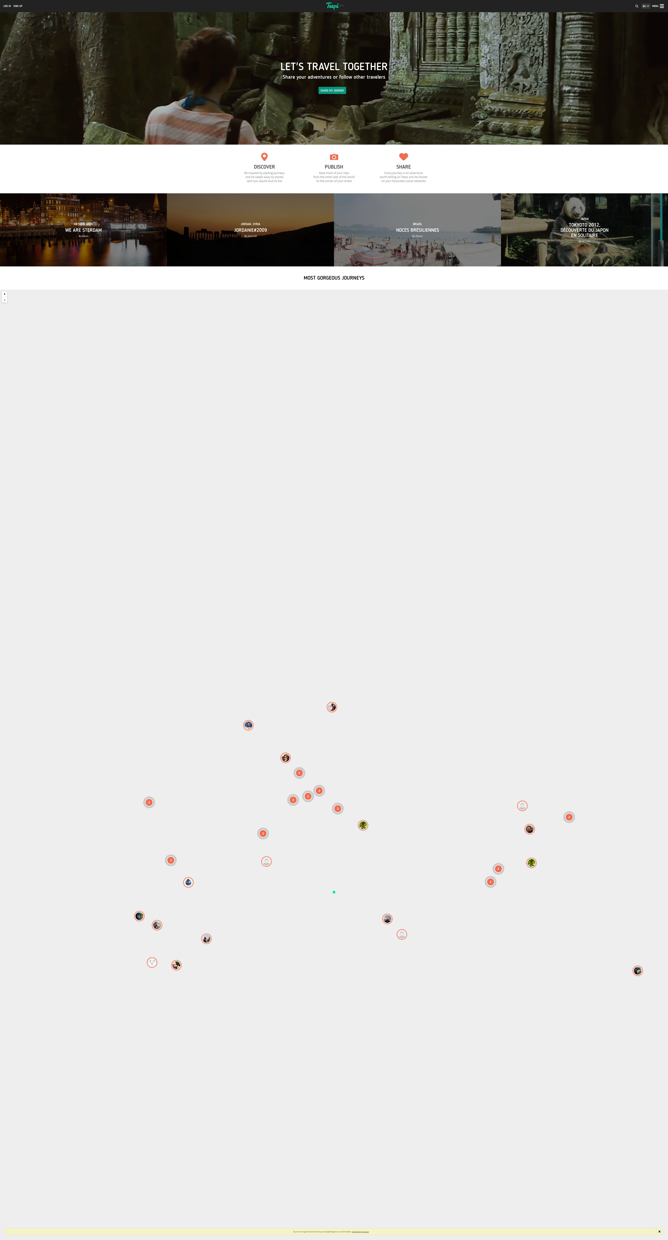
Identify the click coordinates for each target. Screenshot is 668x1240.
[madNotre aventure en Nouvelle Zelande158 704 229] (637, 970)
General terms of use (360, 1231)
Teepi (334, 6)
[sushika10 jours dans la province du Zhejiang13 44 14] (529, 829)
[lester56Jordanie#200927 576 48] (363, 825)
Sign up (17, 6)
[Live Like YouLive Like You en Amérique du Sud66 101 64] (152, 962)
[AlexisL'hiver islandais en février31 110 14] (248, 725)
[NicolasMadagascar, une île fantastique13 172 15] (387, 919)
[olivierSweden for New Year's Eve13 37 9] (332, 707)
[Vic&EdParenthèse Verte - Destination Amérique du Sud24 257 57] (157, 925)
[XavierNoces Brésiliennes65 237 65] (206, 938)
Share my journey (332, 90)
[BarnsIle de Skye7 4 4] (285, 757)
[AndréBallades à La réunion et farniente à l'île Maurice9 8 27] (401, 934)
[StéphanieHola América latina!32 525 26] (139, 916)
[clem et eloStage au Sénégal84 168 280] (266, 861)
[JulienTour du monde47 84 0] (522, 805)
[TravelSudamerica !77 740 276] (188, 882)
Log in (7, 6)
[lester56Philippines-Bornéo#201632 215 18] (531, 863)
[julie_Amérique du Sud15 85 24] (176, 965)
